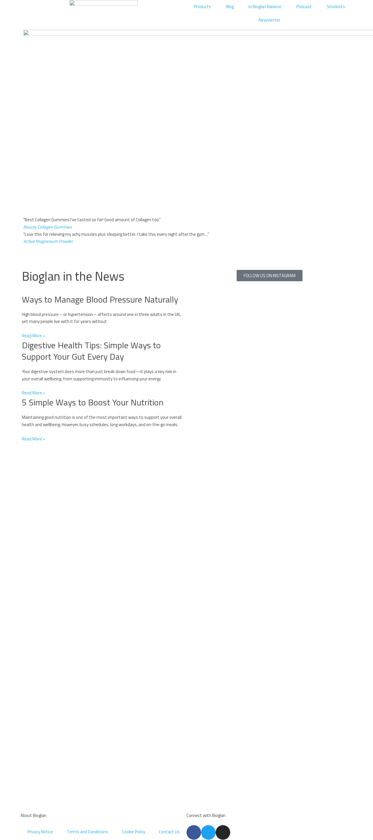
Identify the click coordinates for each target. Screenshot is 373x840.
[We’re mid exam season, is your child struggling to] (324, 347)
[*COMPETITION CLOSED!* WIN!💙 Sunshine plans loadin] (215, 606)
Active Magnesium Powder (48, 241)
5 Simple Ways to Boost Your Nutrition (92, 402)
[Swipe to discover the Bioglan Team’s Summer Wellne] (215, 430)
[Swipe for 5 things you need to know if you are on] (269, 743)
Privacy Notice (40, 831)
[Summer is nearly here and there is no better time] (324, 556)
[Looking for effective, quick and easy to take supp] (269, 545)
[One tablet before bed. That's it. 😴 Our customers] (215, 350)
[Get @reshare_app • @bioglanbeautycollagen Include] (215, 736)
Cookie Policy (133, 831)
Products (202, 6)
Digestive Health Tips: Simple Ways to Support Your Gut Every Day (91, 350)
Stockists (336, 6)
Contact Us (169, 831)
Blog (230, 6)
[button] (186, 248)
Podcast (304, 6)
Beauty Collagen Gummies (47, 227)
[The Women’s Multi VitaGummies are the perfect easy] (269, 347)
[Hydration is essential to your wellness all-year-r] (269, 441)
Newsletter (269, 20)
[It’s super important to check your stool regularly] (324, 451)
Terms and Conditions (87, 831)
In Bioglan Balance (265, 6)
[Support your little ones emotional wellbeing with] (324, 758)
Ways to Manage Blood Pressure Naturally (100, 299)
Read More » (33, 335)
